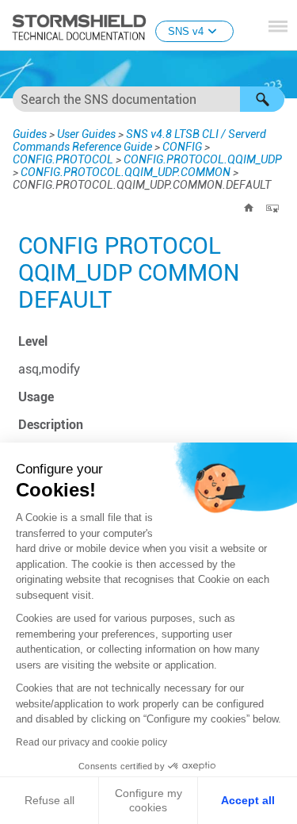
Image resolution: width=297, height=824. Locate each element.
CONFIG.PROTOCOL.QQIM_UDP (203, 159)
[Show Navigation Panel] (278, 26)
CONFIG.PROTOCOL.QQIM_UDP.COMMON (125, 172)
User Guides (86, 134)
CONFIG (182, 146)
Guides (30, 134)
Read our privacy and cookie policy (91, 742)
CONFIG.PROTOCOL (63, 159)
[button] (262, 99)
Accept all (248, 800)
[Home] (248, 208)
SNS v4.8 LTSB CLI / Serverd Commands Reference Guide (139, 140)
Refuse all (49, 800)
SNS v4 (186, 31)
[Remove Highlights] (272, 208)
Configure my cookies (148, 800)
